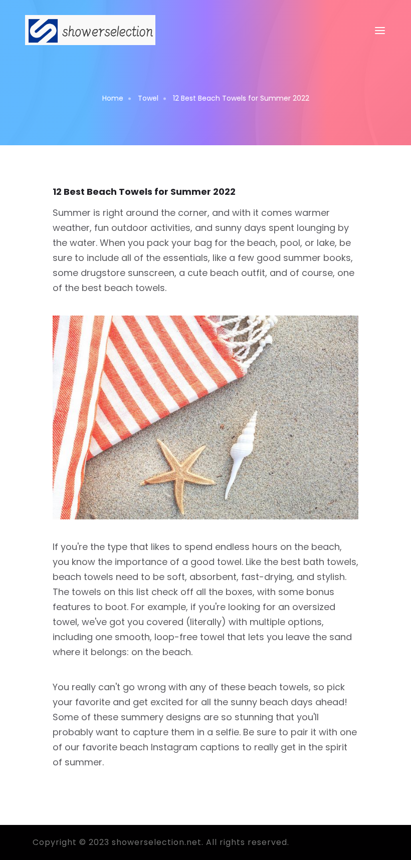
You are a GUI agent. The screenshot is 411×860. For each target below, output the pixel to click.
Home (112, 98)
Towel (148, 98)
